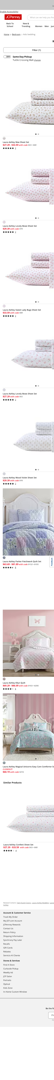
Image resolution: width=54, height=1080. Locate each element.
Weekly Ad (8, 972)
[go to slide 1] (36, 134)
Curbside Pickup (10, 968)
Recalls (6, 944)
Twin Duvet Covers (24, 903)
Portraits (7, 980)
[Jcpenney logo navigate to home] (13, 17)
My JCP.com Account (12, 920)
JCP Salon (7, 976)
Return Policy (9, 932)
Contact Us (8, 928)
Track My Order (10, 917)
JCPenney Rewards (11, 924)
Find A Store (9, 964)
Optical (6, 984)
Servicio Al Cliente (11, 955)
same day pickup (22, 56)
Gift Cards (8, 947)
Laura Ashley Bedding (40, 903)
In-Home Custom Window (15, 991)
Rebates (7, 951)
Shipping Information (13, 936)
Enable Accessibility (9, 11)
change (37, 60)
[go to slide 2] (38, 134)
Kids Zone (7, 988)
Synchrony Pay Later (12, 940)
